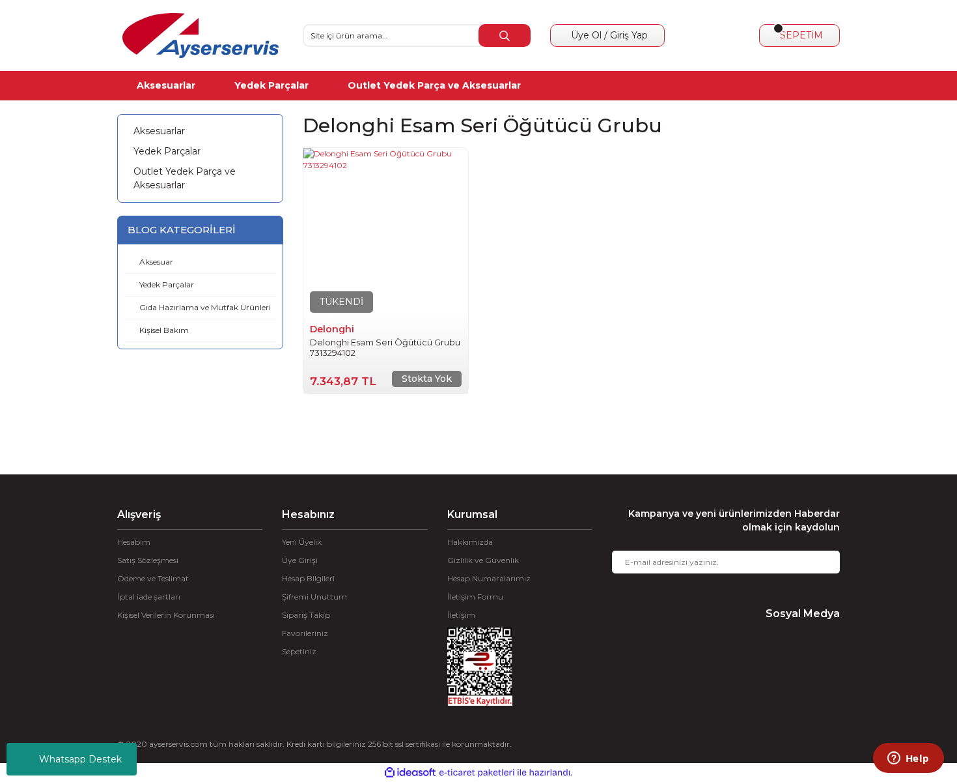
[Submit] (820, 562)
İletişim (461, 615)
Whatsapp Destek (80, 759)
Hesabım (133, 542)
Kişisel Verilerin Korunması (166, 615)
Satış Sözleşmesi (147, 560)
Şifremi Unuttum (314, 596)
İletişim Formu (475, 596)
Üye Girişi (300, 560)
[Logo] (200, 35)
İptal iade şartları (148, 596)
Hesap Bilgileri (308, 578)
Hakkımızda (470, 542)
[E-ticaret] (477, 773)
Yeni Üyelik (302, 542)
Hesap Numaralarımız (489, 578)
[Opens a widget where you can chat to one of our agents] (908, 759)
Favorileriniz (305, 633)
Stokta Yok (427, 378)
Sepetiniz (299, 651)
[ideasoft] (410, 772)
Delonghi (332, 329)
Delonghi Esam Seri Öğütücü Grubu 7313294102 (385, 347)
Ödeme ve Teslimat (153, 578)
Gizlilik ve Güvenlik (483, 560)
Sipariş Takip (306, 615)
